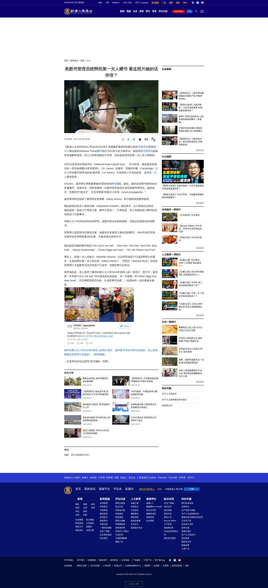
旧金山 (123, 477)
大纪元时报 (95, 565)
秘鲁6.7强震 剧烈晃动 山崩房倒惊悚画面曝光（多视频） (191, 119)
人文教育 (136, 499)
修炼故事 (185, 545)
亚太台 (132, 477)
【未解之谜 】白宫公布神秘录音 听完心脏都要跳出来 (190, 307)
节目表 (117, 488)
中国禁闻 (104, 510)
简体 (130, 3)
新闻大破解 (120, 521)
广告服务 (136, 560)
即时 (148, 11)
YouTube (202, 2)
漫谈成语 (135, 517)
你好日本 (168, 506)
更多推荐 (200, 203)
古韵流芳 (135, 510)
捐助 (171, 3)
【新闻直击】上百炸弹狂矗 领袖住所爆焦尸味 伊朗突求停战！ (191, 96)
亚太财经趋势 (106, 535)
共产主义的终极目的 (190, 514)
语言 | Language (141, 3)
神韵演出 (79, 530)
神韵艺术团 (82, 565)
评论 (77, 511)
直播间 (129, 488)
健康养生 (151, 499)
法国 (116, 477)
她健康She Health (154, 506)
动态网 (156, 565)
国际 (77, 504)
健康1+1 (150, 503)
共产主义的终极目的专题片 (174, 399)
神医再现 (150, 517)
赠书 (100, 151)
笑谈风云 (135, 506)
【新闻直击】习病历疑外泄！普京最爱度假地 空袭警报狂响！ (190, 142)
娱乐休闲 (169, 499)
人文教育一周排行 (171, 254)
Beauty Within (170, 521)
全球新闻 (104, 503)
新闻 (122, 11)
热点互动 (119, 506)
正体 (125, 3)
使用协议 (114, 560)
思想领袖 (119, 517)
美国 (82, 60)
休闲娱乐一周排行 (171, 209)
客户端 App (160, 560)
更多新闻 (200, 248)
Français (162, 477)
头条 (135, 11)
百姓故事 (185, 538)
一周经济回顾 (106, 528)
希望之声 (118, 565)
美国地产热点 (137, 528)
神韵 (100, 3)
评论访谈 (163, 11)
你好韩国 (168, 510)
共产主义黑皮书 (169, 394)
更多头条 (200, 150)
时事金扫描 (120, 510)
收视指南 (92, 560)
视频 (128, 11)
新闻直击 (104, 517)
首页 (66, 60)
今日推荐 (166, 156)
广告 (164, 3)
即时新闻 (79, 523)
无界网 (166, 565)
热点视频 (90, 520)
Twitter (197, 2)
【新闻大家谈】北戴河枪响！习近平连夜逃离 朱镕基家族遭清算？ (190, 107)
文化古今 (135, 524)
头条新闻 (166, 69)
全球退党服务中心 (133, 565)
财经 (85, 511)
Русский (173, 477)
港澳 (85, 504)
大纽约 (77, 477)
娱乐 (93, 504)
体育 (93, 508)
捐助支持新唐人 (147, 489)
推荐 (141, 11)
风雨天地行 (186, 531)
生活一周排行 (169, 322)
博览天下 (79, 526)
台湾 (85, 508)
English (152, 477)
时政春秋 (119, 514)
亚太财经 (104, 538)
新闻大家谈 (120, 503)
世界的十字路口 (122, 531)
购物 (185, 3)
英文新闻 (155, 3)
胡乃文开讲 (151, 510)
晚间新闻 (104, 514)
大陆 (77, 515)
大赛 (107, 3)
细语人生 (119, 542)
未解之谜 (135, 503)
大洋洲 (101, 477)
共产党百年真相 (188, 510)
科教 (85, 515)
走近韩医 (150, 521)
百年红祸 (185, 528)
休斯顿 (109, 477)
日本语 (182, 477)
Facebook (193, 2)
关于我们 (81, 560)
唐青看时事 (120, 528)
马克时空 (119, 535)
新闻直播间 (179, 11)
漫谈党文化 (167, 405)
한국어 (191, 477)
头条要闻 (79, 520)
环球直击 (104, 506)
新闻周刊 (104, 521)
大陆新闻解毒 (121, 538)
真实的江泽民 (187, 524)
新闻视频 (105, 499)
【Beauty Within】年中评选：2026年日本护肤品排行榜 (190, 229)
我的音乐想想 (170, 538)
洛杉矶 (93, 477)
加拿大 (85, 477)
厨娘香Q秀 (168, 528)
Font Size (146, 139)
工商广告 (185, 549)
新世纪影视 (177, 565)
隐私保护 (103, 560)
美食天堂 (168, 514)
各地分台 (116, 3)
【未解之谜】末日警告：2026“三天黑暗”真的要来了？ (190, 263)
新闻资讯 (74, 60)
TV (190, 11)
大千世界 (168, 524)
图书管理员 (142, 146)
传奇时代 (185, 506)
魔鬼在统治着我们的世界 (192, 517)
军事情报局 (120, 524)
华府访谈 (104, 524)
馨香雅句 (135, 514)
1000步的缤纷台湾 (171, 533)
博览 (154, 11)
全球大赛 (90, 530)
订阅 (191, 489)
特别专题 (166, 388)
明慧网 (147, 565)
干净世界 (107, 565)
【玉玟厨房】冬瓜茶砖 (189, 215)
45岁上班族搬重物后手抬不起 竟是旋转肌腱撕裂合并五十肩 (190, 373)
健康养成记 (151, 514)
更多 (187, 565)
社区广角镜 (105, 531)
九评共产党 (186, 521)
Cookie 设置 (134, 584)
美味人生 (168, 517)
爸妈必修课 (136, 521)
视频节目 (104, 488)
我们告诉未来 (187, 503)
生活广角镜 (169, 503)
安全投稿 (125, 560)
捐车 (178, 3)
